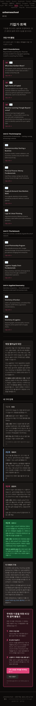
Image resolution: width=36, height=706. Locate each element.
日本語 (34, 1)
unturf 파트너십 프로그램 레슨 (15, 600)
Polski (21, 5)
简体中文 (18, 3)
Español (8, 1)
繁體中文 (12, 3)
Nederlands (21, 1)
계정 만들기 (12, 676)
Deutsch (14, 1)
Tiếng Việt (21, 7)
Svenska (26, 5)
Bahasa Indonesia (31, 7)
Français (28, 1)
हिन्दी (6, 5)
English (2, 1)
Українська (14, 7)
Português (25, 3)
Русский (32, 3)
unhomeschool (10, 12)
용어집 (22, 701)
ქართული (5, 3)
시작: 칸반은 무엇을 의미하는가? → (18, 671)
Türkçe (32, 5)
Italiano (11, 5)
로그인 (4, 16)
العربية (2, 5)
